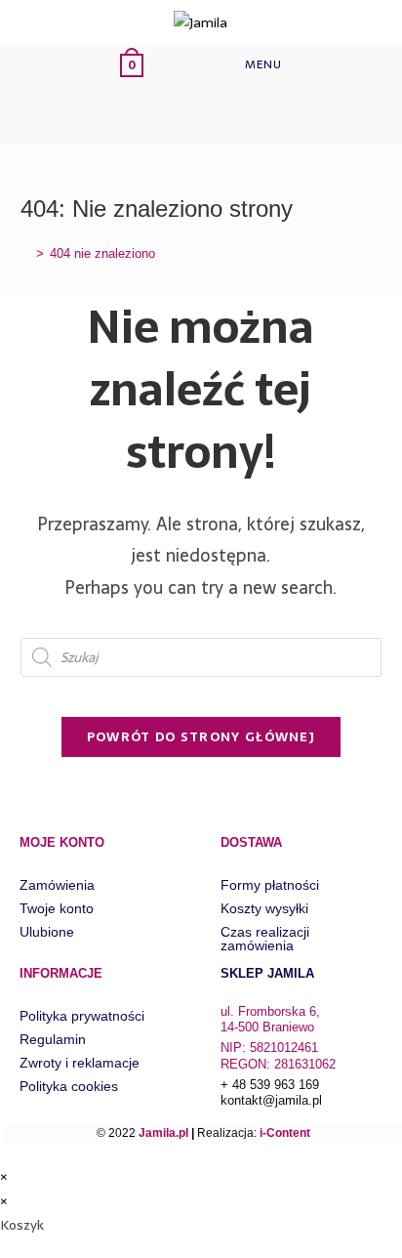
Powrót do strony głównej (201, 737)
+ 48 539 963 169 (270, 1084)
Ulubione (47, 932)
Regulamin (53, 1039)
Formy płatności (270, 885)
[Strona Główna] (25, 253)
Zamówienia (57, 885)
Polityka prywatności (82, 1016)
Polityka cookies (69, 1086)
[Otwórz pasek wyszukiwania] (148, 114)
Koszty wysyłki (264, 908)
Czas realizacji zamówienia (265, 938)
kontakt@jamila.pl (271, 1100)
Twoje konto (57, 908)
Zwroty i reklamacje (80, 1062)
